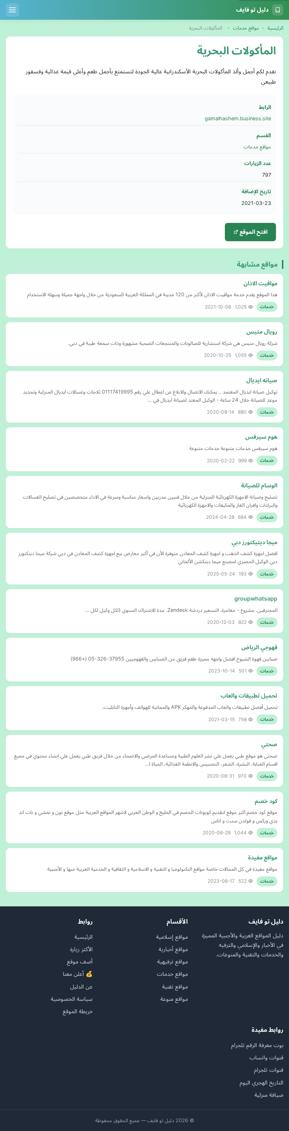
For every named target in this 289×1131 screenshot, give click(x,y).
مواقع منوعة (174, 998)
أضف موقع (80, 961)
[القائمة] (12, 10)
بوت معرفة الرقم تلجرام (257, 1044)
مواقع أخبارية (173, 949)
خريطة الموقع (78, 1011)
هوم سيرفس (261, 436)
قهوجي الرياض (259, 647)
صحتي (269, 744)
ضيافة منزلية (268, 1094)
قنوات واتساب (266, 1057)
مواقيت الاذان (260, 283)
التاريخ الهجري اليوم (261, 1082)
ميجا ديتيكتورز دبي (254, 542)
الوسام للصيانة (259, 485)
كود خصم (266, 800)
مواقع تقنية (175, 986)
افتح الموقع (253, 231)
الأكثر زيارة (81, 949)
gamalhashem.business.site (238, 118)
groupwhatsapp (255, 598)
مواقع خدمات (246, 28)
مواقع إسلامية (172, 936)
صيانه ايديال (261, 380)
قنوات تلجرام (268, 1069)
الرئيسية (275, 28)
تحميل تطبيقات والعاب (249, 695)
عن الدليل (81, 986)
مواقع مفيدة (262, 857)
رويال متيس (261, 331)
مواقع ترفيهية (172, 961)
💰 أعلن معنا (78, 973)
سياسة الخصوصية (72, 998)
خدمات (267, 306)
